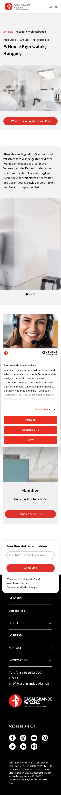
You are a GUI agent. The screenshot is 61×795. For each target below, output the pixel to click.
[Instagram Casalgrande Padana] (23, 737)
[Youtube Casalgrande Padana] (34, 737)
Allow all (30, 419)
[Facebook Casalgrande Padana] (12, 737)
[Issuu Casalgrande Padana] (34, 746)
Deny (30, 439)
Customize (28, 429)
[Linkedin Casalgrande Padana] (12, 746)
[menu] (56, 6)
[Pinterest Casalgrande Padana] (44, 737)
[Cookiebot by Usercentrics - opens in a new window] (43, 353)
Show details (42, 409)
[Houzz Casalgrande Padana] (23, 746)
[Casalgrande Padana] (18, 6)
